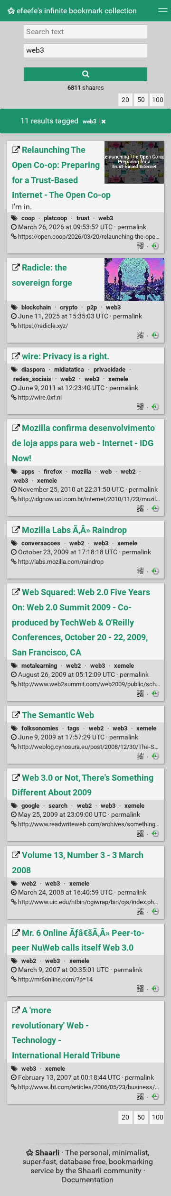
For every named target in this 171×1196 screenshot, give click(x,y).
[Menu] (163, 13)
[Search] (85, 74)
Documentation (88, 1179)
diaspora (33, 369)
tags (73, 728)
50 (141, 100)
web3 (89, 121)
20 (125, 100)
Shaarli (47, 1152)
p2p (92, 307)
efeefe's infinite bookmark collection (76, 10)
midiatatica (69, 369)
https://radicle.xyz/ (42, 325)
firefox (53, 471)
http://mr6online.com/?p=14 (55, 979)
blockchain (36, 307)
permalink (81, 227)
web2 (67, 379)
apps (28, 471)
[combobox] (85, 50)
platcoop (55, 218)
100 (157, 100)
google (30, 805)
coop (28, 218)
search (57, 805)
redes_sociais (32, 379)
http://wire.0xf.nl (39, 397)
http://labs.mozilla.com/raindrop (60, 561)
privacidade (109, 369)
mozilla (81, 471)
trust (82, 218)
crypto (68, 307)
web (106, 471)
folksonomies (39, 728)
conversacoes (40, 543)
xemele (118, 379)
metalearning (39, 665)
